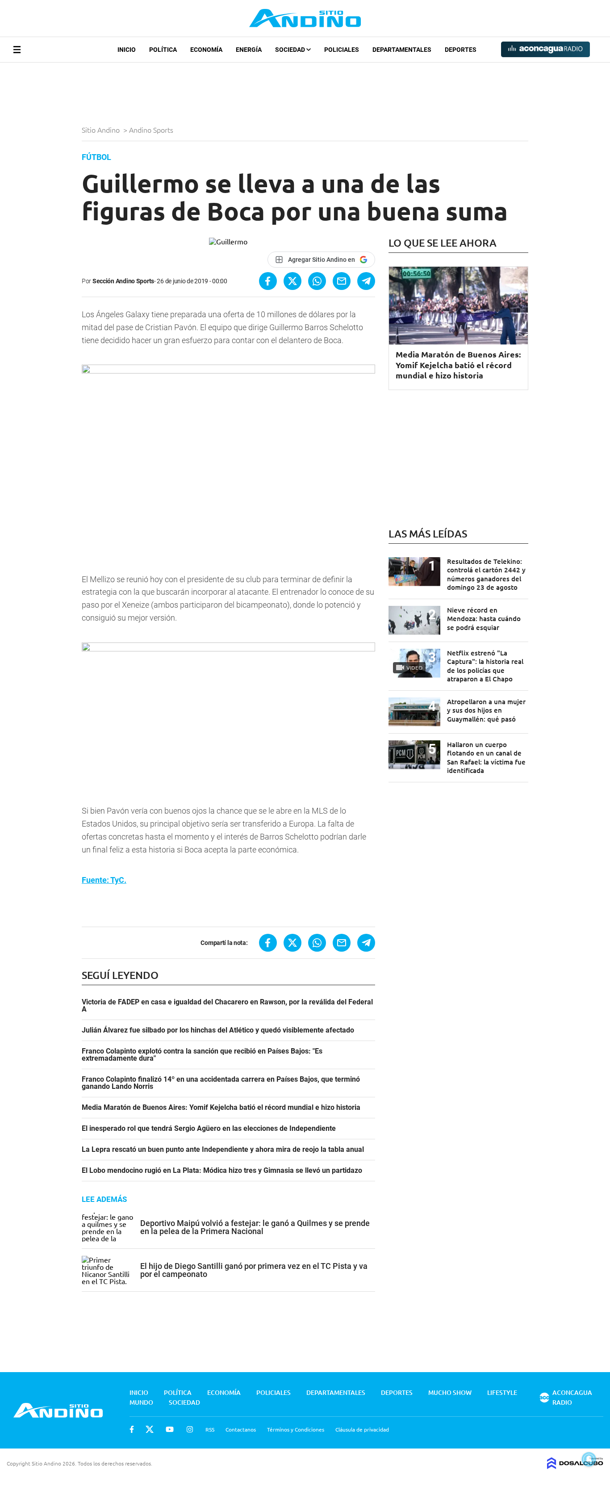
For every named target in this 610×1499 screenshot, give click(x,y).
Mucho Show (450, 1392)
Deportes (460, 49)
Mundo (141, 1402)
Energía (249, 49)
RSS (209, 1429)
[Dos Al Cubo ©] (575, 1465)
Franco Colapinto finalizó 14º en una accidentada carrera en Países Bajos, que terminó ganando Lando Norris (221, 1083)
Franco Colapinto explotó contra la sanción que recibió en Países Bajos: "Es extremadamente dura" (202, 1055)
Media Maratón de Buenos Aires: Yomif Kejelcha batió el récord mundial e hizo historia (221, 1107)
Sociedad (290, 49)
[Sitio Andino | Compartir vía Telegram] (366, 281)
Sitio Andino (101, 129)
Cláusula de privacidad (362, 1429)
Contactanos (241, 1429)
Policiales (341, 49)
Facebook (132, 1429)
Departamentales (401, 49)
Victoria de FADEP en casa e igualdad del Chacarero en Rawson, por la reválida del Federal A (227, 1006)
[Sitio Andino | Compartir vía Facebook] (268, 281)
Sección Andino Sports (123, 281)
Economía (206, 49)
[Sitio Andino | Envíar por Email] (342, 281)
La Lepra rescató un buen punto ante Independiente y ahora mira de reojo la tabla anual (223, 1149)
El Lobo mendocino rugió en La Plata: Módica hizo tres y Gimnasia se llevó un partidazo (222, 1170)
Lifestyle (502, 1392)
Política (163, 49)
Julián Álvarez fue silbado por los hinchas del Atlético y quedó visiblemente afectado (218, 1030)
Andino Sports (152, 129)
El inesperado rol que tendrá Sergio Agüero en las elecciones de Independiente (209, 1128)
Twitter (149, 1429)
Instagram (189, 1429)
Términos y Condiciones (295, 1429)
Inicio (126, 49)
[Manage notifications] (589, 1459)
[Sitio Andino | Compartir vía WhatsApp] (317, 281)
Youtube (169, 1429)
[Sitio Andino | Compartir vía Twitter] (292, 281)
